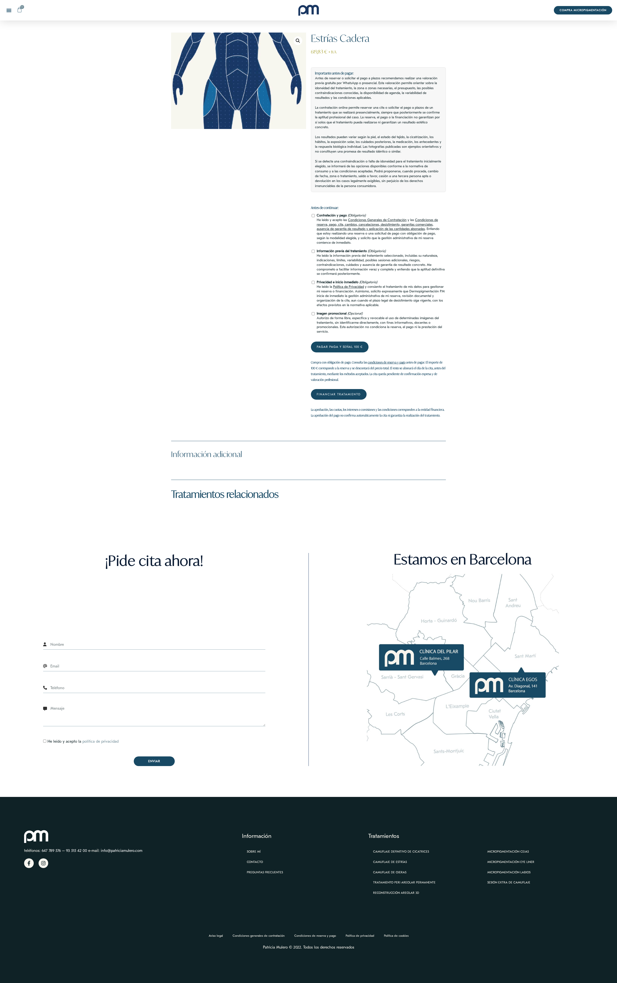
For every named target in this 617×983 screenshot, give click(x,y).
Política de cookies (396, 935)
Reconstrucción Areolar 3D (396, 893)
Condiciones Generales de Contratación (377, 220)
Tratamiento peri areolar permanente (404, 882)
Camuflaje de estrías (390, 862)
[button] (9, 10)
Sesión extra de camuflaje (508, 882)
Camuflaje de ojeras (389, 872)
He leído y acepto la (83, 741)
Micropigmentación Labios (508, 872)
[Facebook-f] (29, 863)
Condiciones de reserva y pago (315, 935)
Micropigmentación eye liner (510, 862)
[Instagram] (43, 863)
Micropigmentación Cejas (508, 851)
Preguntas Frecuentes (265, 872)
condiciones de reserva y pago (386, 362)
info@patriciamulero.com (121, 850)
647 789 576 (51, 850)
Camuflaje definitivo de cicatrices (401, 851)
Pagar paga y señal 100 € (340, 347)
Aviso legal (216, 935)
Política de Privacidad (348, 287)
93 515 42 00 (76, 850)
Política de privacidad (360, 935)
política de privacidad (100, 741)
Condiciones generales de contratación (259, 935)
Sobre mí (254, 851)
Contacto (255, 862)
